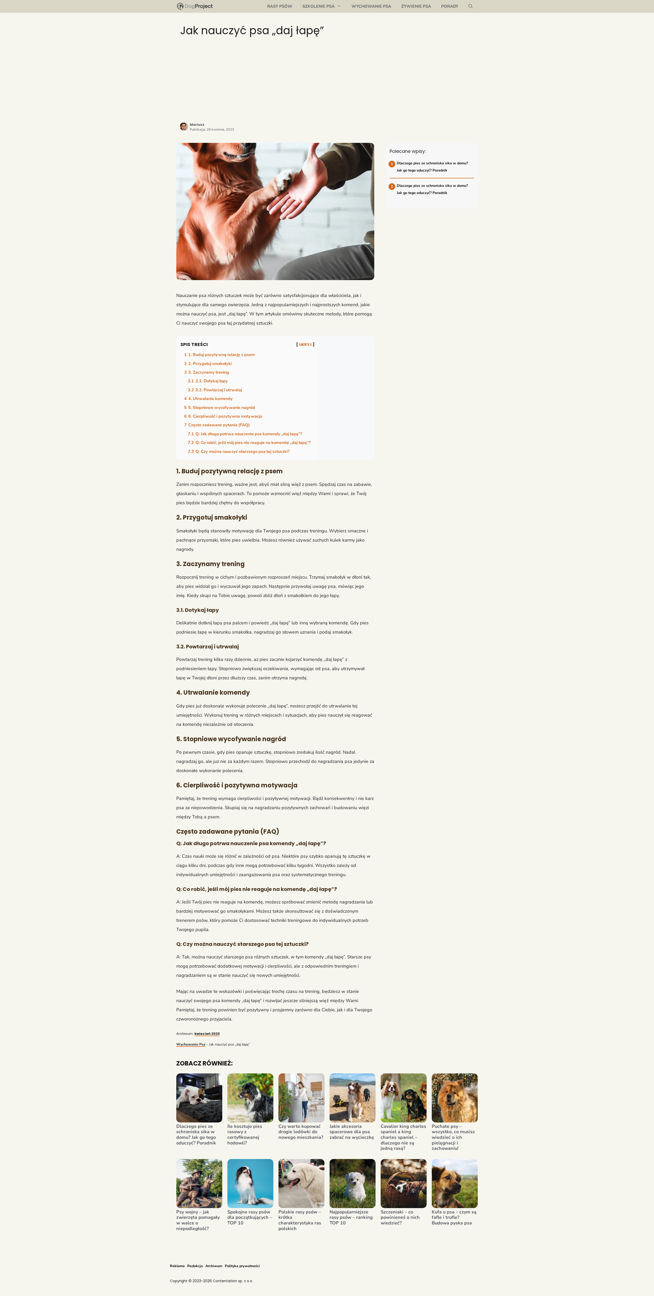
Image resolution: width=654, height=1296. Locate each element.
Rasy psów (279, 6)
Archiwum (213, 1266)
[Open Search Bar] (470, 6)
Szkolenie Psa (318, 6)
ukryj (305, 344)
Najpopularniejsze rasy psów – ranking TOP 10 (351, 1217)
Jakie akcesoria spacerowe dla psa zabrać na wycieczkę (352, 1132)
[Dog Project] (195, 6)
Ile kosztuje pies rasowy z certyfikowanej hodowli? (244, 1135)
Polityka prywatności (242, 1266)
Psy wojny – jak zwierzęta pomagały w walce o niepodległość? (198, 1220)
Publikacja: (212, 129)
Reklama (177, 1266)
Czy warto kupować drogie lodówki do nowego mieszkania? (300, 1132)
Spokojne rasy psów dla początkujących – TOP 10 (249, 1217)
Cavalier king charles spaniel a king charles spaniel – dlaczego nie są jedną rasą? (403, 1137)
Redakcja (195, 1266)
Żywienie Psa (416, 6)
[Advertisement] (327, 79)
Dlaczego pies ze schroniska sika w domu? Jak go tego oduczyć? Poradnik (196, 1135)
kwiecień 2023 (207, 1033)
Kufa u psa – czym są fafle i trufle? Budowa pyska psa (454, 1217)
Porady (449, 6)
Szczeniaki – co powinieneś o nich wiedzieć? (400, 1217)
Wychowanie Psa (371, 6)
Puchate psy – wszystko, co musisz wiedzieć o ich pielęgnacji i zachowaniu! (453, 1137)
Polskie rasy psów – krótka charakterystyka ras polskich (299, 1220)
